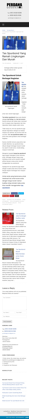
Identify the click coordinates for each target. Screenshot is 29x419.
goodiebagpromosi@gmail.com (14, 18)
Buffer (17, 195)
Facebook (14, 193)
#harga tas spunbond (14, 199)
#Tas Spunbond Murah (17, 201)
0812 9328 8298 (16, 13)
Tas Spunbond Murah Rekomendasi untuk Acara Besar (20, 254)
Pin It (12, 195)
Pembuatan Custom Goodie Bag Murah (12, 392)
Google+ (6, 195)
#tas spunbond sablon (9, 202)
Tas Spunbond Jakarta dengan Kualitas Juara (21, 216)
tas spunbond (6, 63)
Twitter (21, 193)
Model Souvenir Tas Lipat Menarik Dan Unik (13, 400)
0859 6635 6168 (15, 15)
